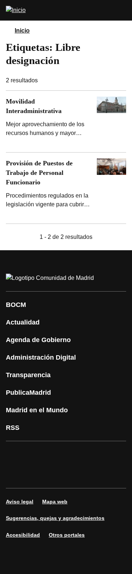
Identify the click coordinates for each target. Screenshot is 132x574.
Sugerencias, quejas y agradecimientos (55, 518)
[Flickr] (60, 475)
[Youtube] (82, 454)
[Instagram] (38, 454)
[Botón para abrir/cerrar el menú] (121, 10)
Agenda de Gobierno (38, 340)
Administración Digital (41, 357)
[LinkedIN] (104, 454)
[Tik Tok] (38, 475)
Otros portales (67, 535)
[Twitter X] (60, 454)
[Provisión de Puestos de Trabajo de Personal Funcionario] (66, 188)
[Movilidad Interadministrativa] (66, 121)
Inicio (22, 30)
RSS (12, 427)
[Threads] (104, 475)
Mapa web (54, 501)
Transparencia (28, 375)
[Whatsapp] (16, 475)
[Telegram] (82, 475)
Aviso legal (19, 501)
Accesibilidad (23, 535)
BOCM (16, 304)
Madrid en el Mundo (37, 410)
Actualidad (23, 322)
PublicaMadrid (28, 392)
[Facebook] (16, 454)
